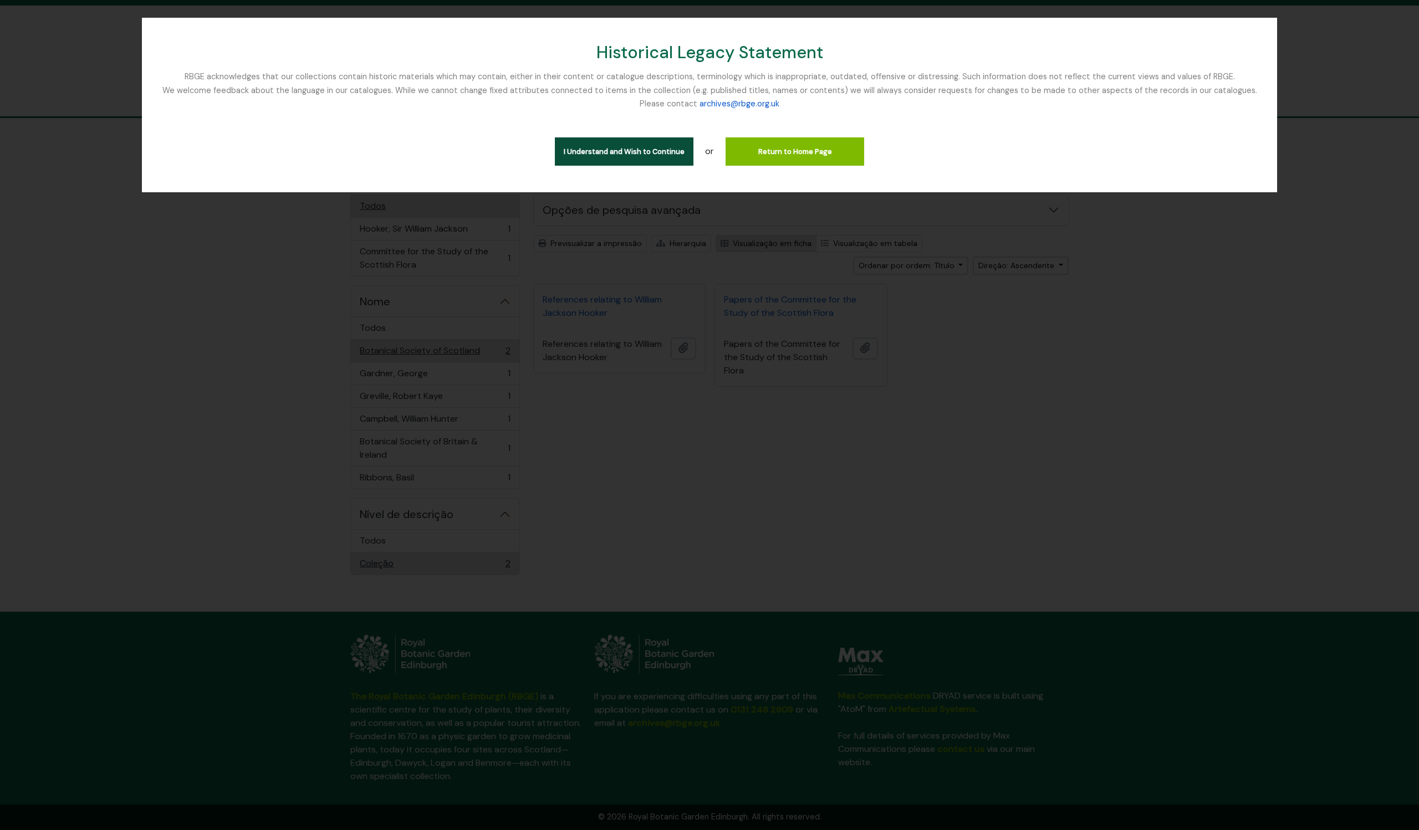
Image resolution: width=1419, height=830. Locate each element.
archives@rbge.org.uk (739, 104)
